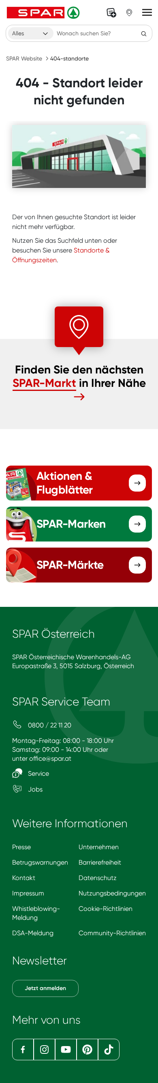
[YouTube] (66, 1049)
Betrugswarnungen (40, 862)
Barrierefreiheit (100, 862)
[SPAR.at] (44, 12)
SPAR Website (24, 58)
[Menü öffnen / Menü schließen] (147, 12)
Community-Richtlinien (112, 933)
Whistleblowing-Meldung (36, 913)
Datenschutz (98, 878)
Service (37, 773)
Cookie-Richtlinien (105, 909)
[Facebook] (23, 1049)
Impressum (28, 893)
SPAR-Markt (44, 383)
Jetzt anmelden (45, 988)
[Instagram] (44, 1049)
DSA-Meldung (32, 933)
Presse (21, 847)
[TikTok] (109, 1049)
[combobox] (30, 33)
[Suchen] (144, 33)
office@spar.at (50, 758)
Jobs (34, 789)
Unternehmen (99, 847)
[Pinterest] (87, 1049)
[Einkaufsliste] (111, 12)
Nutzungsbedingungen (112, 893)
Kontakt (23, 878)
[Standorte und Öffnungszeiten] (129, 12)
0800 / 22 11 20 (48, 725)
